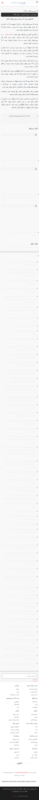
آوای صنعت (8, 34)
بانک (36, 727)
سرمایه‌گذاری (34, 720)
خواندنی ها (34, 755)
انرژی (36, 717)
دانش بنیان (16, 723)
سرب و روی (16, 714)
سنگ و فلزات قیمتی (13, 720)
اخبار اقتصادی (33, 692)
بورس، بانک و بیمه (31, 723)
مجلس (17, 689)
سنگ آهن (16, 717)
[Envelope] (17, 769)
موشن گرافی (34, 742)
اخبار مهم (16, 752)
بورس (35, 732)
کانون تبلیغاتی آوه (15, 796)
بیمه (36, 729)
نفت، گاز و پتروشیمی (12, 698)
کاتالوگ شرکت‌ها (32, 739)
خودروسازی (34, 714)
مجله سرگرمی (33, 757)
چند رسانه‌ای (33, 736)
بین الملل (34, 698)
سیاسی (16, 685)
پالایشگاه (16, 704)
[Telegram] (23, 769)
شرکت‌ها (16, 736)
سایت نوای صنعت (32, 685)
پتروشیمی (16, 701)
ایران (36, 704)
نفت (18, 707)
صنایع (35, 711)
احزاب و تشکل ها (14, 694)
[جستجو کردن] (35, 680)
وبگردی (35, 752)
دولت (17, 692)
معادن (17, 711)
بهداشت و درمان (15, 729)
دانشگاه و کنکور (15, 727)
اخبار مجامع (16, 739)
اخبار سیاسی (34, 694)
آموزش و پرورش (14, 732)
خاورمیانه (35, 707)
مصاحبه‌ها (16, 745)
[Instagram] (20, 769)
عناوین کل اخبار (33, 689)
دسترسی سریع (14, 748)
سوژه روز (16, 757)
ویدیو (36, 745)
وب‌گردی (34, 748)
